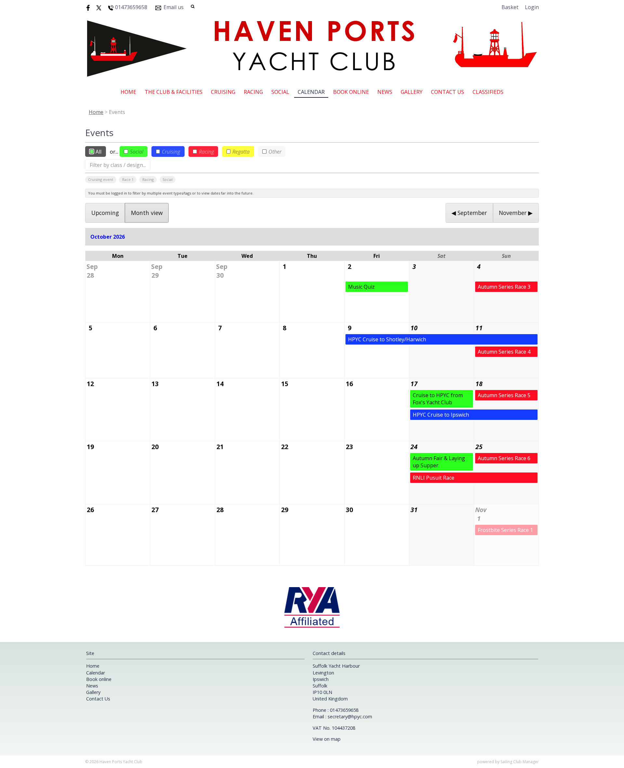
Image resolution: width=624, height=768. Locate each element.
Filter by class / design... (118, 165)
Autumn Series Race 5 (504, 395)
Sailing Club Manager (519, 761)
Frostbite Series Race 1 (505, 530)
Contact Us (447, 91)
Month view (147, 213)
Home (128, 91)
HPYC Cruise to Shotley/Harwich (387, 339)
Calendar (311, 91)
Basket (509, 7)
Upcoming (105, 213)
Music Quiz (361, 286)
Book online (351, 91)
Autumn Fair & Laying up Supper (439, 462)
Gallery (411, 91)
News (384, 91)
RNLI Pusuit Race (433, 477)
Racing (253, 91)
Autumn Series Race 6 (504, 458)
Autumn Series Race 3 (504, 286)
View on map (327, 739)
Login (532, 7)
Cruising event (100, 179)
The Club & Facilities (173, 91)
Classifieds (488, 91)
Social (280, 91)
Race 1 (128, 179)
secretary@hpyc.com (350, 716)
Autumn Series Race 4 (504, 351)
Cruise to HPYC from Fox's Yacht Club (438, 399)
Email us (173, 7)
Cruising (223, 91)
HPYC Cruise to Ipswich (441, 414)
